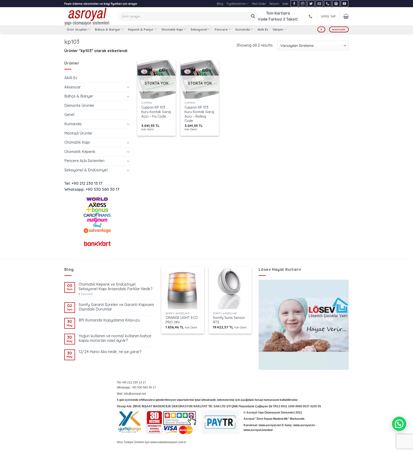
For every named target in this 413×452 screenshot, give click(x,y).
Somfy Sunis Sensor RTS (229, 320)
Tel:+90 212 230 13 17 (131, 382)
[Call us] (327, 3)
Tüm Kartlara (278, 13)
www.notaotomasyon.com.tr (168, 442)
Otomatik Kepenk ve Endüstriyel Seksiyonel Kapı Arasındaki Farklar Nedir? (115, 286)
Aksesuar (72, 87)
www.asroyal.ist (304, 425)
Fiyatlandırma (236, 3)
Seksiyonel (198, 29)
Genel (69, 114)
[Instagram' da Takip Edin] (302, 3)
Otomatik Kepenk (79, 151)
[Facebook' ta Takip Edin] (294, 3)
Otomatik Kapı (172, 29)
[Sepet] (346, 16)
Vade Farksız (270, 19)
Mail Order (259, 3)
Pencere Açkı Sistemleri (84, 160)
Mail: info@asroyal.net (131, 393)
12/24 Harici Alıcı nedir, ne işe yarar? (110, 351)
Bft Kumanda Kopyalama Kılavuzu (109, 320)
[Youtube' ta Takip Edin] (344, 3)
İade (285, 3)
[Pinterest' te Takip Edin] (336, 3)
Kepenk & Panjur (140, 29)
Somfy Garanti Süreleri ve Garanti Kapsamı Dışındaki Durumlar (116, 306)
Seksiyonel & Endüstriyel (86, 170)
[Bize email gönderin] (319, 3)
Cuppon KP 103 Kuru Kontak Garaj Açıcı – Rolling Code (199, 114)
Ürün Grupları (77, 29)
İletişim (274, 3)
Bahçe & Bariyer (107, 29)
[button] (399, 424)
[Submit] (253, 16)
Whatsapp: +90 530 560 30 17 (92, 189)
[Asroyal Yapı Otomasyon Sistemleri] (88, 16)
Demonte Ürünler (79, 105)
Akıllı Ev (262, 29)
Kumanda (242, 29)
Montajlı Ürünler (78, 133)
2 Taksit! (290, 19)
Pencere (221, 29)
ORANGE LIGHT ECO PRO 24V (182, 320)
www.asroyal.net (270, 425)
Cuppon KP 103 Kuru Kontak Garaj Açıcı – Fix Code (156, 111)
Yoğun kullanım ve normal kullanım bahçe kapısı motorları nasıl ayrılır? (115, 338)
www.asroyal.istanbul (258, 430)
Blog (220, 3)
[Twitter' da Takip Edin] (311, 3)
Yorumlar (86, 294)
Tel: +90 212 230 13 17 (83, 183)
